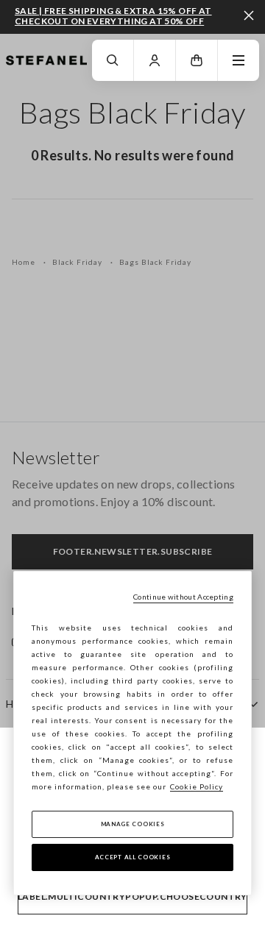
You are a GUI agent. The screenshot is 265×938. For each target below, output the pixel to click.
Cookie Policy (196, 786)
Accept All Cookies (133, 857)
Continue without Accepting (183, 596)
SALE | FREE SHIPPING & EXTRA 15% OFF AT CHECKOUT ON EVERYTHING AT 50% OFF (113, 16)
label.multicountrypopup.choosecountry (132, 896)
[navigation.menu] (238, 60)
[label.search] (112, 60)
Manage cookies (133, 824)
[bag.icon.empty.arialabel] (196, 60)
